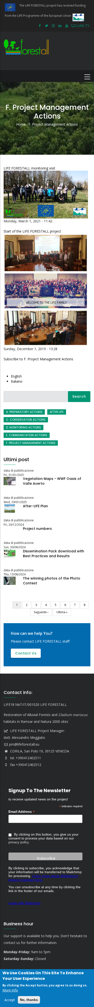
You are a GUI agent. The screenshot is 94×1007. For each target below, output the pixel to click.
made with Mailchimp (24, 903)
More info (10, 990)
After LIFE (57, 412)
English (16, 376)
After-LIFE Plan (35, 506)
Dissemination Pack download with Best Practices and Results (53, 553)
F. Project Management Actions (30, 443)
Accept (9, 1000)
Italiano (16, 381)
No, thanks (29, 1000)
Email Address (21, 811)
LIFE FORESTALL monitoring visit (29, 168)
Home (21, 124)
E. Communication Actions (26, 435)
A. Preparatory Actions (24, 412)
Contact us (25, 653)
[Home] (27, 50)
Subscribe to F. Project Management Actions (38, 359)
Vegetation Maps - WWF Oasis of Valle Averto (52, 481)
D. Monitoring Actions (23, 427)
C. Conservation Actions (26, 420)
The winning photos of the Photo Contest (51, 581)
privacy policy (18, 842)
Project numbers (37, 528)
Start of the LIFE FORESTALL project (32, 231)
